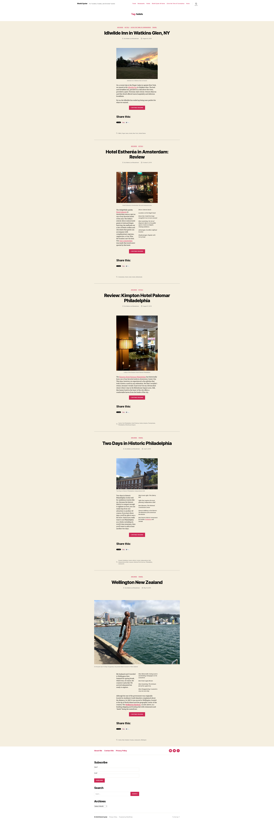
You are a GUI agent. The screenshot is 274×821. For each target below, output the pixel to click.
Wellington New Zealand (136, 582)
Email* (95, 773)
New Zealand (125, 740)
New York (135, 133)
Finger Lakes (125, 133)
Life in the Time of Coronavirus (175, 3)
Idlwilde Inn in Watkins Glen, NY (137, 33)
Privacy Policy (121, 751)
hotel (130, 277)
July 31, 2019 (147, 449)
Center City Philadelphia (124, 423)
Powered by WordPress (126, 817)
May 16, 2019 (147, 588)
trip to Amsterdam (126, 241)
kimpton (145, 423)
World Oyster (82, 3)
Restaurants (141, 3)
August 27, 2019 (147, 306)
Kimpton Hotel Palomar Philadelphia (132, 377)
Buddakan (148, 519)
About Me (98, 751)
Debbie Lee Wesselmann (132, 38)
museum (131, 562)
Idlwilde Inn (132, 87)
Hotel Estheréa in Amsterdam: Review (137, 154)
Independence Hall (145, 560)
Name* (96, 767)
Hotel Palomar (135, 423)
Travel (134, 3)
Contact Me (109, 751)
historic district (132, 560)
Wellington (143, 740)
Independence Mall (123, 562)
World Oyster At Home (158, 3)
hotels (130, 133)
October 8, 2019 (147, 162)
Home (188, 3)
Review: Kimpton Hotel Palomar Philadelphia (137, 298)
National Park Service (139, 562)
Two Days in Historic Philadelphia (137, 443)
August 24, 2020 (147, 38)
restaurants (121, 564)
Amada (120, 560)
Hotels (148, 3)
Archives (120, 27)
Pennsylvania (151, 423)
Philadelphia (121, 425)
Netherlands (139, 277)
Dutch (126, 277)
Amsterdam (121, 277)
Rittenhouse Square (130, 425)
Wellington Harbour (133, 705)
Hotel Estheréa (121, 212)
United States (142, 133)
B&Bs (119, 133)
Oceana (132, 740)
